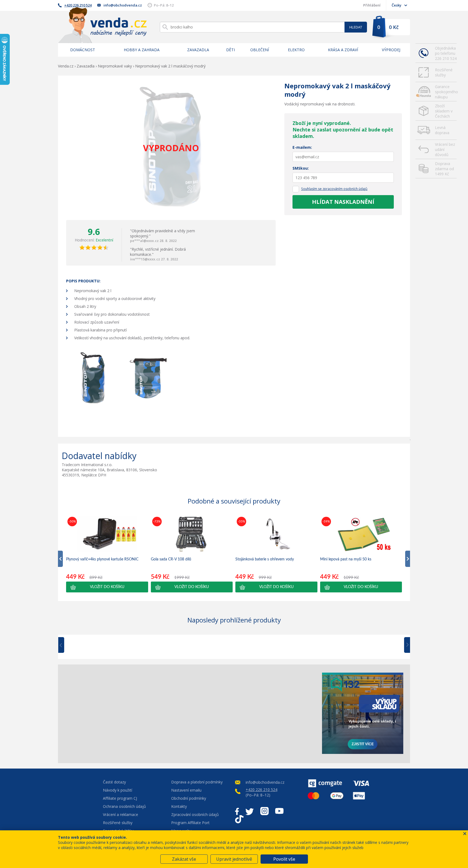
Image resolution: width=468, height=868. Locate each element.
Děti (230, 49)
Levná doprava (442, 130)
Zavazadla (198, 49)
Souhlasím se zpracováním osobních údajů (334, 188)
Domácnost (82, 49)
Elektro (296, 49)
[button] (107, 587)
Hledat (355, 27)
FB (237, 811)
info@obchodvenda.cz (122, 5)
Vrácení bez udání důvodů (445, 149)
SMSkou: (300, 168)
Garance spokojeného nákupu (446, 91)
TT (239, 819)
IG (264, 811)
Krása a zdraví (343, 49)
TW (249, 811)
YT (279, 811)
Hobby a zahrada (142, 49)
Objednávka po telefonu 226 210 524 (446, 53)
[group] (107, 553)
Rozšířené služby (444, 72)
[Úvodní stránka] (102, 25)
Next (405, 645)
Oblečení (259, 49)
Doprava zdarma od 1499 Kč (444, 168)
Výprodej (391, 49)
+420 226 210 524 (78, 5)
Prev (65, 645)
